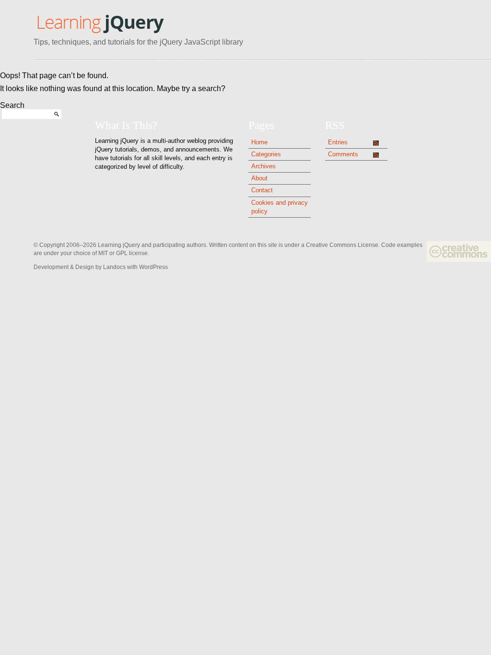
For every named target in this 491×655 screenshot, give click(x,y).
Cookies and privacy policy (279, 207)
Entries (338, 142)
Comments (343, 154)
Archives (263, 166)
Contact (262, 190)
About (259, 178)
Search (12, 105)
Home (259, 142)
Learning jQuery (100, 23)
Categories (266, 154)
